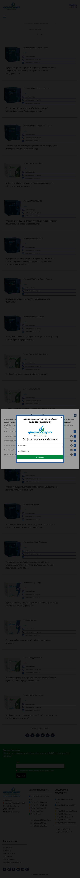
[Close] (61, 417)
